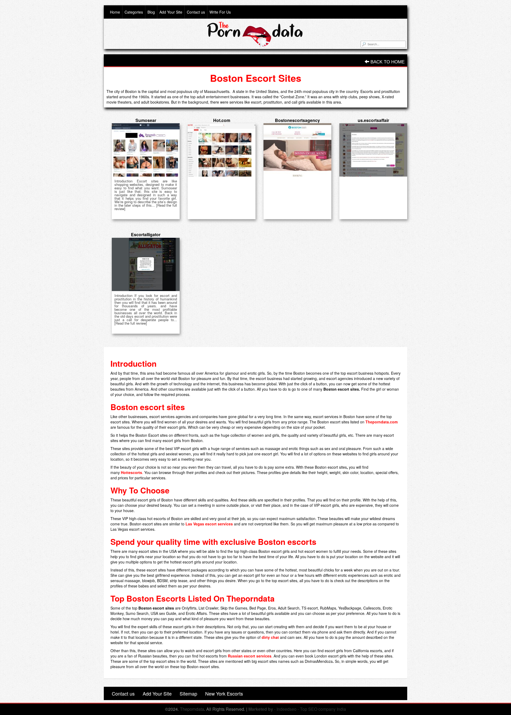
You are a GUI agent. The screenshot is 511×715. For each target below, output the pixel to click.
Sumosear (145, 120)
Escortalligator (145, 234)
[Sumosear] (146, 150)
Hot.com (221, 120)
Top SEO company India (323, 709)
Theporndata (192, 709)
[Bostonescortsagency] (297, 150)
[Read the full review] (130, 323)
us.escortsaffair (373, 120)
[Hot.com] (222, 150)
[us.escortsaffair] (373, 150)
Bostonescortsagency (297, 120)
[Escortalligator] (146, 264)
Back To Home (387, 61)
